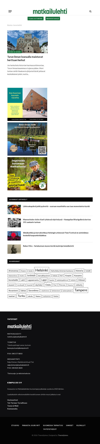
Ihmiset (69, 425)
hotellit (88, 271)
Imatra (22, 276)
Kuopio (68, 275)
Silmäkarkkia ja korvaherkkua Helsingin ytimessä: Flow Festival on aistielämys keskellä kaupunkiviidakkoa (55, 234)
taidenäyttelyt (67, 291)
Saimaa (23, 291)
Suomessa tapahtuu (53, 425)
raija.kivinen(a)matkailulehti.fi (18, 365)
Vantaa (55, 296)
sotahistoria (45, 291)
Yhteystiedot (50, 429)
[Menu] (10, 11)
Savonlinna (33, 290)
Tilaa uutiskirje (35, 18)
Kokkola (55, 275)
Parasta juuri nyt (31, 425)
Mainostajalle (52, 18)
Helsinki (41, 270)
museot (12, 285)
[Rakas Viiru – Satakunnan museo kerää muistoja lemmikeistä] (14, 249)
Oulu (48, 284)
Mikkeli (81, 280)
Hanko (30, 271)
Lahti (23, 280)
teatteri (12, 296)
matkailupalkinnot (62, 280)
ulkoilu (30, 296)
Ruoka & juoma (14, 52)
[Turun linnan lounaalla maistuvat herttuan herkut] (27, 41)
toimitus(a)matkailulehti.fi (17, 337)
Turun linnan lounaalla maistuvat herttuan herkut (25, 58)
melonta (73, 280)
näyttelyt (39, 285)
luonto (52, 280)
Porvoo (62, 285)
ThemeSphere (63, 435)
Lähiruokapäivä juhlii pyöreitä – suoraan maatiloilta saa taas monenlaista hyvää (56, 206)
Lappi (44, 280)
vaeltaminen (47, 296)
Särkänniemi (56, 291)
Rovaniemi (13, 290)
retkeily (79, 285)
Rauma (70, 285)
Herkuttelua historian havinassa (62, 271)
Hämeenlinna (13, 275)
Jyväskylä (31, 275)
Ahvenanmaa (13, 271)
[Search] (90, 11)
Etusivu (9, 25)
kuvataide (13, 280)
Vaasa (37, 296)
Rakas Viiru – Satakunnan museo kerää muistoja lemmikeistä (48, 246)
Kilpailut (80, 425)
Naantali (30, 285)
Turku (21, 296)
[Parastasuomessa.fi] (50, 11)
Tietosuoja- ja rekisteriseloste (18, 373)
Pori (54, 285)
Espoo (23, 271)
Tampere (81, 290)
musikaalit (20, 285)
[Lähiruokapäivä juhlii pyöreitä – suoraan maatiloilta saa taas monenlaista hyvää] (14, 209)
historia (79, 270)
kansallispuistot (44, 276)
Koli (61, 276)
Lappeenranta (33, 280)
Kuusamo (78, 275)
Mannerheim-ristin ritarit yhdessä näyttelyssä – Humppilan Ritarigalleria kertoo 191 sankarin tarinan (57, 220)
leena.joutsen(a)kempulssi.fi (17, 348)
